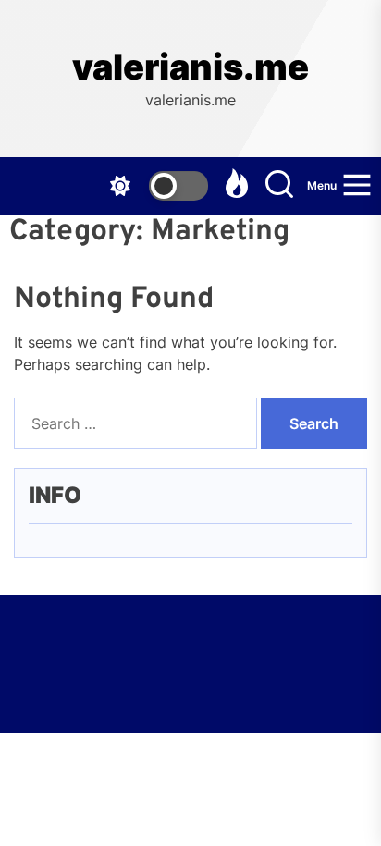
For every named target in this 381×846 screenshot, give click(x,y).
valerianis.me (190, 67)
